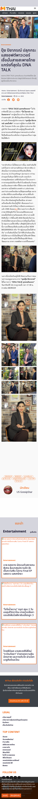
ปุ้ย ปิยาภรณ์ (6, 479)
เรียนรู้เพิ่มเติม (15, 795)
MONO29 (18, 476)
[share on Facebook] (8, 100)
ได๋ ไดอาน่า (19, 481)
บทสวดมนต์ (7, 750)
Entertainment (6, 45)
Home (4, 91)
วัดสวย (5, 737)
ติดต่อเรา (6, 722)
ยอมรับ (5, 795)
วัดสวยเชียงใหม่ (8, 739)
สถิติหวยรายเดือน (9, 744)
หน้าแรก (5, 13)
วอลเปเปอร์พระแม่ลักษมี (11, 760)
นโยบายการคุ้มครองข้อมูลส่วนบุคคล (15, 720)
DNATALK (8, 476)
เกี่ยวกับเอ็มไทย (8, 725)
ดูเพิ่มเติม (33, 532)
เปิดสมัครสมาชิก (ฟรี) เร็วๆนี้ (19, 701)
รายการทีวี (31, 479)
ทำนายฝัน (13, 13)
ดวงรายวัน (6, 747)
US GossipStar (24, 492)
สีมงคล (5, 765)
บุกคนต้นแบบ (28, 476)
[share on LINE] (18, 100)
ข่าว (16, 209)
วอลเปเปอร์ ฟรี (8, 763)
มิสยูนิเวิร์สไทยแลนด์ (19, 479)
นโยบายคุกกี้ (7, 717)
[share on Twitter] (13, 100)
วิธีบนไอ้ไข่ (6, 752)
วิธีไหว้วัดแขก (7, 757)
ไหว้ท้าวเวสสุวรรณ (9, 755)
